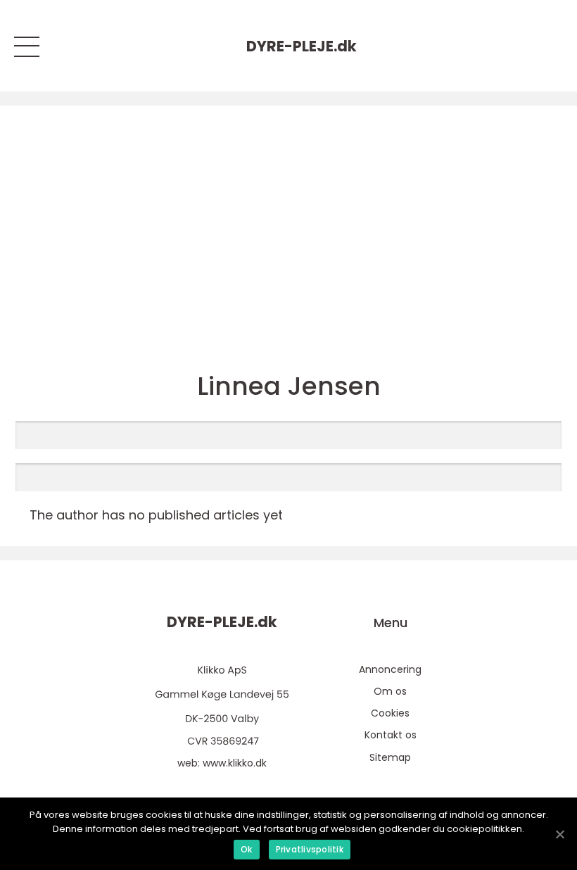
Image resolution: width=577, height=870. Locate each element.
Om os (390, 691)
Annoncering (390, 669)
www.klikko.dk (235, 763)
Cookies (390, 713)
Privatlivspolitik (309, 849)
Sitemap (390, 757)
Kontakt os (390, 735)
